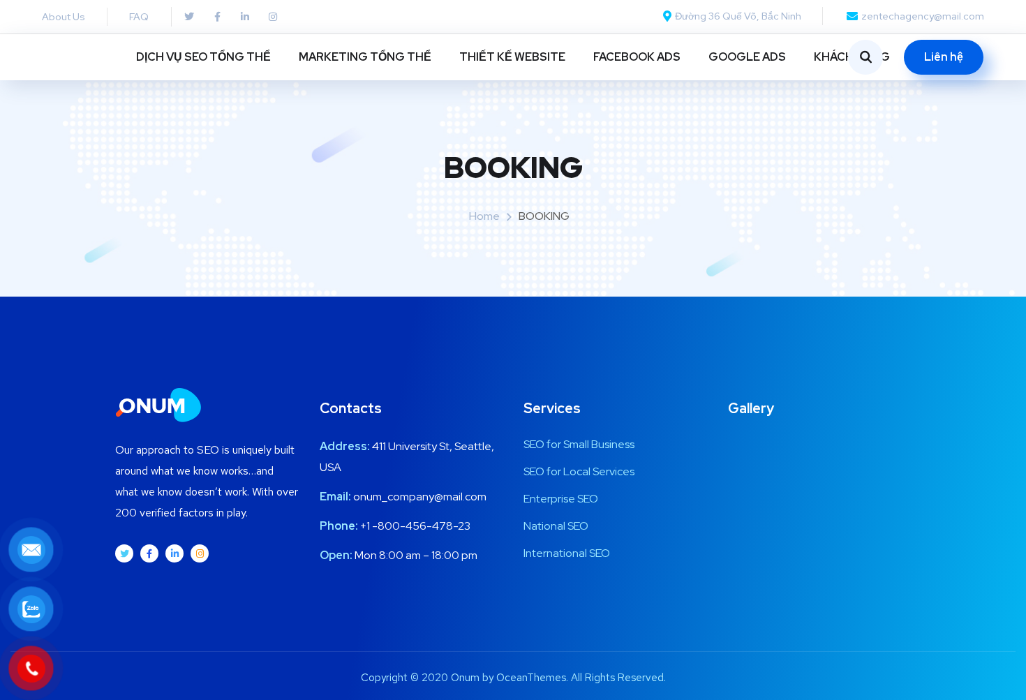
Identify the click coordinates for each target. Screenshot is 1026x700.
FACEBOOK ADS (637, 57)
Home (484, 216)
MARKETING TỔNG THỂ (365, 57)
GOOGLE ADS (747, 57)
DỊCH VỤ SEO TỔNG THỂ (203, 57)
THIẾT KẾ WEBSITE (512, 57)
